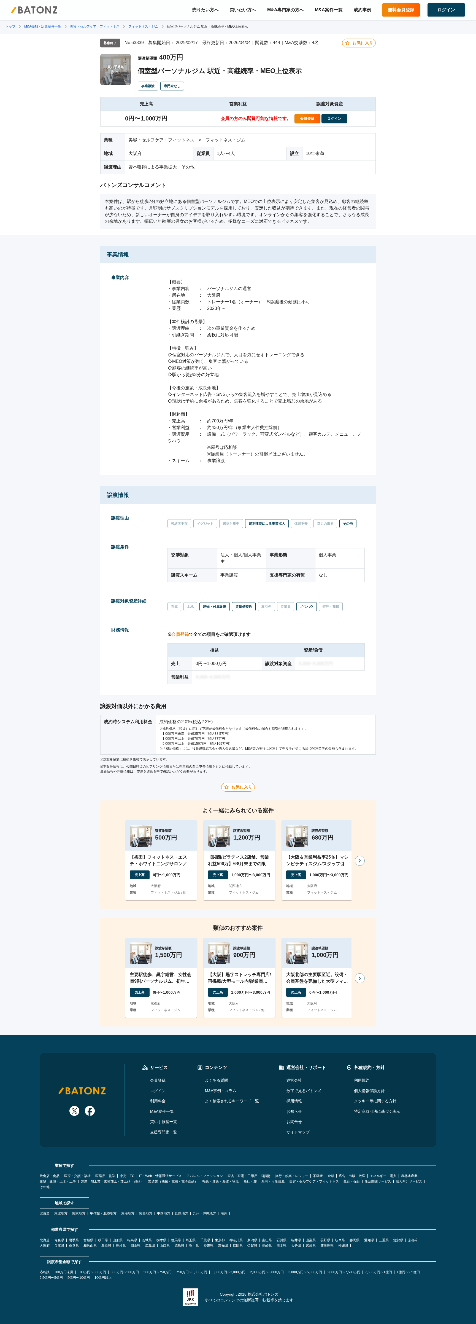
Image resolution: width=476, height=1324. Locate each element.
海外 (224, 1213)
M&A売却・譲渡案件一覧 (42, 26)
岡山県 (135, 1245)
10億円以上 (103, 1277)
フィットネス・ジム (143, 26)
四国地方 (181, 1213)
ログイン (158, 1091)
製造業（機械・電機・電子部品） (173, 1181)
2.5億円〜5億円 (51, 1277)
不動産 (318, 1176)
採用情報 (294, 1101)
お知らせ (294, 1111)
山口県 (165, 1245)
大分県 (296, 1245)
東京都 (220, 1240)
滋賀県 (398, 1240)
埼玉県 (191, 1240)
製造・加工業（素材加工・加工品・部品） (112, 1181)
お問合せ (294, 1121)
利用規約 (361, 1080)
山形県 (118, 1240)
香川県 (194, 1245)
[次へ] (360, 861)
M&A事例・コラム (220, 1091)
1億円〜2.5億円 (408, 1272)
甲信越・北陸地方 (103, 1213)
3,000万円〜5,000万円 (305, 1272)
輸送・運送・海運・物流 (220, 1181)
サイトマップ (298, 1132)
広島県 (150, 1245)
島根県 (121, 1245)
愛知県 (369, 1240)
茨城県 (147, 1240)
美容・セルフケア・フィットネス (95, 26)
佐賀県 (252, 1245)
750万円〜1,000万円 (191, 1272)
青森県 (59, 1240)
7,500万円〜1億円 (378, 1272)
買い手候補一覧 (163, 1121)
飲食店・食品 (50, 1176)
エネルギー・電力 (383, 1176)
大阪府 (45, 1245)
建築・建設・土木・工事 (58, 1181)
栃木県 (161, 1240)
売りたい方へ (205, 9)
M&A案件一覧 (329, 9)
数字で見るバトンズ (303, 1091)
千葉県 (205, 1240)
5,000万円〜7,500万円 (343, 1272)
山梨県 (311, 1240)
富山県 (267, 1240)
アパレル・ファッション (204, 1176)
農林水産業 (409, 1176)
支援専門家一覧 (163, 1132)
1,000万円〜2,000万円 (228, 1272)
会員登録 (180, 634)
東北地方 (60, 1213)
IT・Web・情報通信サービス (160, 1176)
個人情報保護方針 (369, 1091)
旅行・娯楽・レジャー (291, 1176)
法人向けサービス (409, 1181)
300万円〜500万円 (125, 1272)
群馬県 (176, 1240)
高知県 (223, 1245)
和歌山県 (90, 1245)
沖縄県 (343, 1245)
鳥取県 (106, 1245)
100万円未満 (63, 1272)
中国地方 (163, 1213)
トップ (10, 26)
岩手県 (74, 1240)
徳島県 (179, 1245)
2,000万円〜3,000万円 (267, 1272)
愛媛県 (208, 1245)
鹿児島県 (327, 1245)
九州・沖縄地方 (204, 1213)
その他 (45, 1187)
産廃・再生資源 (273, 1181)
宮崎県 (311, 1245)
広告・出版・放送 (352, 1176)
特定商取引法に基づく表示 (377, 1111)
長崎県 (267, 1245)
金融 (331, 1176)
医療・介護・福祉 (77, 1176)
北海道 (45, 1213)
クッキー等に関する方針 (375, 1101)
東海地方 (127, 1213)
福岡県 (238, 1245)
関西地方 (145, 1213)
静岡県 (354, 1240)
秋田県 (103, 1240)
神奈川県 (236, 1240)
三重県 (384, 1240)
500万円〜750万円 (158, 1272)
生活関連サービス (378, 1181)
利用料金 (158, 1101)
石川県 (281, 1240)
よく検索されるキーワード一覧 (232, 1101)
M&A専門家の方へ (285, 9)
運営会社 (294, 1080)
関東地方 (78, 1213)
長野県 (325, 1240)
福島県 (132, 1240)
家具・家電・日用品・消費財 (249, 1176)
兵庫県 (59, 1245)
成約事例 (362, 9)
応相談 (45, 1272)
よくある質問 (216, 1080)
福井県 (296, 1240)
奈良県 (74, 1245)
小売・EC (127, 1176)
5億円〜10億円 (78, 1277)
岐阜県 (340, 1240)
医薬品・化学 (105, 1176)
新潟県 (252, 1240)
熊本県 (281, 1245)
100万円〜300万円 (92, 1272)
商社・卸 (250, 1181)
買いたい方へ (243, 9)
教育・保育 (352, 1181)
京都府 (413, 1240)
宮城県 (88, 1240)
